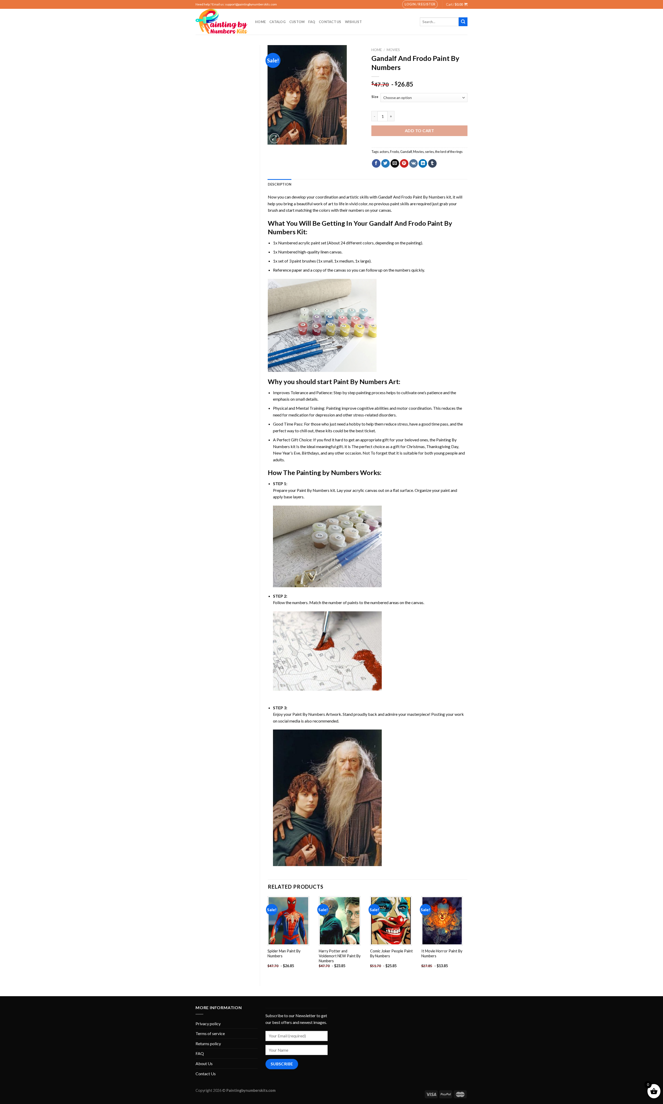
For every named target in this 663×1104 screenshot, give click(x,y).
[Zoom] (274, 138)
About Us (204, 1063)
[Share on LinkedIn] (423, 163)
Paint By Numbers (360, 381)
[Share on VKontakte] (413, 163)
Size (374, 97)
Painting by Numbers (327, 472)
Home (260, 22)
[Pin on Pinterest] (404, 163)
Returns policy (208, 1043)
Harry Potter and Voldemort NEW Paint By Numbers (340, 956)
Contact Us (330, 22)
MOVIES (393, 50)
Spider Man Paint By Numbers (284, 953)
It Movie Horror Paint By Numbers (441, 953)
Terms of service (210, 1033)
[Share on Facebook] (376, 163)
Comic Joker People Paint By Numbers (391, 953)
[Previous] (268, 937)
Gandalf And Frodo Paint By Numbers (411, 196)
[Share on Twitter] (385, 163)
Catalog (277, 22)
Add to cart (419, 130)
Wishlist (353, 22)
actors (384, 152)
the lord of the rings (449, 152)
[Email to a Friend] (395, 163)
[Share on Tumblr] (432, 163)
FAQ (311, 22)
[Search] (463, 21)
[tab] (280, 184)
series (429, 152)
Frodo (394, 152)
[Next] (467, 937)
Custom (297, 22)
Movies (418, 152)
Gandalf (406, 152)
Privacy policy (208, 1023)
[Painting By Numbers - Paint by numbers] (221, 22)
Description (280, 184)
